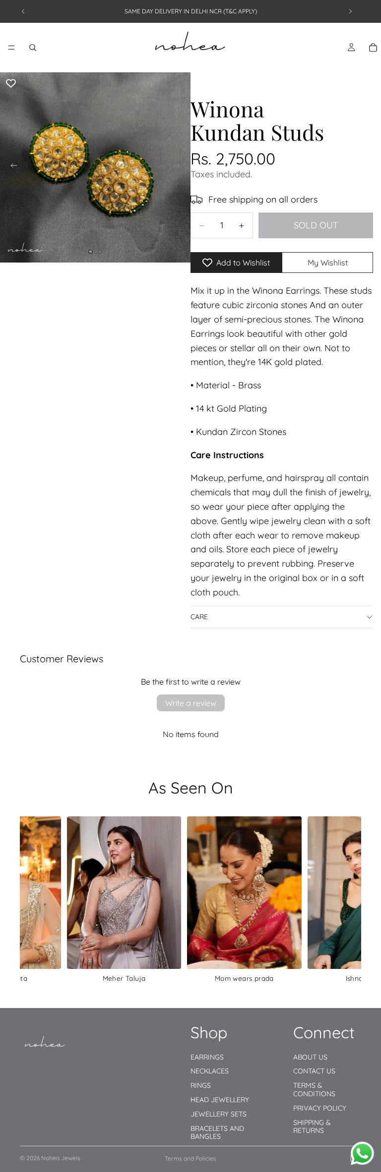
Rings (200, 1085)
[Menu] (11, 47)
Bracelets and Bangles (217, 1132)
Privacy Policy (319, 1108)
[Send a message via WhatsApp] (362, 1153)
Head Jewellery (219, 1099)
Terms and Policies (190, 1158)
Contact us (314, 1070)
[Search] (33, 47)
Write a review (190, 703)
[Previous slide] (23, 11)
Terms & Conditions (314, 1089)
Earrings (207, 1056)
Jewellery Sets (218, 1114)
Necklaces (209, 1070)
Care (199, 616)
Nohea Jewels (60, 1158)
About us (310, 1056)
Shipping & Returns (312, 1126)
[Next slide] (350, 11)
